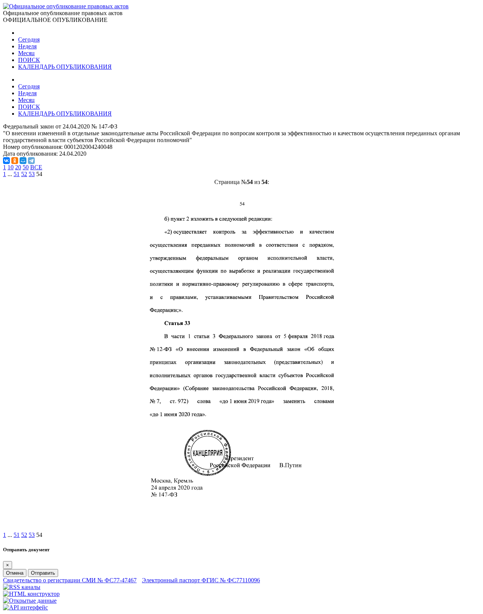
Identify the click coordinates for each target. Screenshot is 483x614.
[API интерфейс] (25, 607)
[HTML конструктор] (31, 594)
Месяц (26, 53)
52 (24, 174)
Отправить (43, 573)
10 (11, 167)
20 (18, 167)
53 (32, 174)
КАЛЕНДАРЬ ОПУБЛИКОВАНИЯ (65, 66)
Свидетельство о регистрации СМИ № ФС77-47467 (70, 580)
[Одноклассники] (14, 160)
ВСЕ (36, 167)
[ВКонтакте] (6, 160)
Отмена (14, 573)
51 (17, 174)
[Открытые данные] (30, 600)
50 (26, 167)
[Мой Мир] (23, 160)
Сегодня (29, 39)
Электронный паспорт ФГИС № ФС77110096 (201, 580)
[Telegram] (31, 160)
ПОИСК (29, 60)
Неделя (27, 46)
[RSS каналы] (21, 587)
